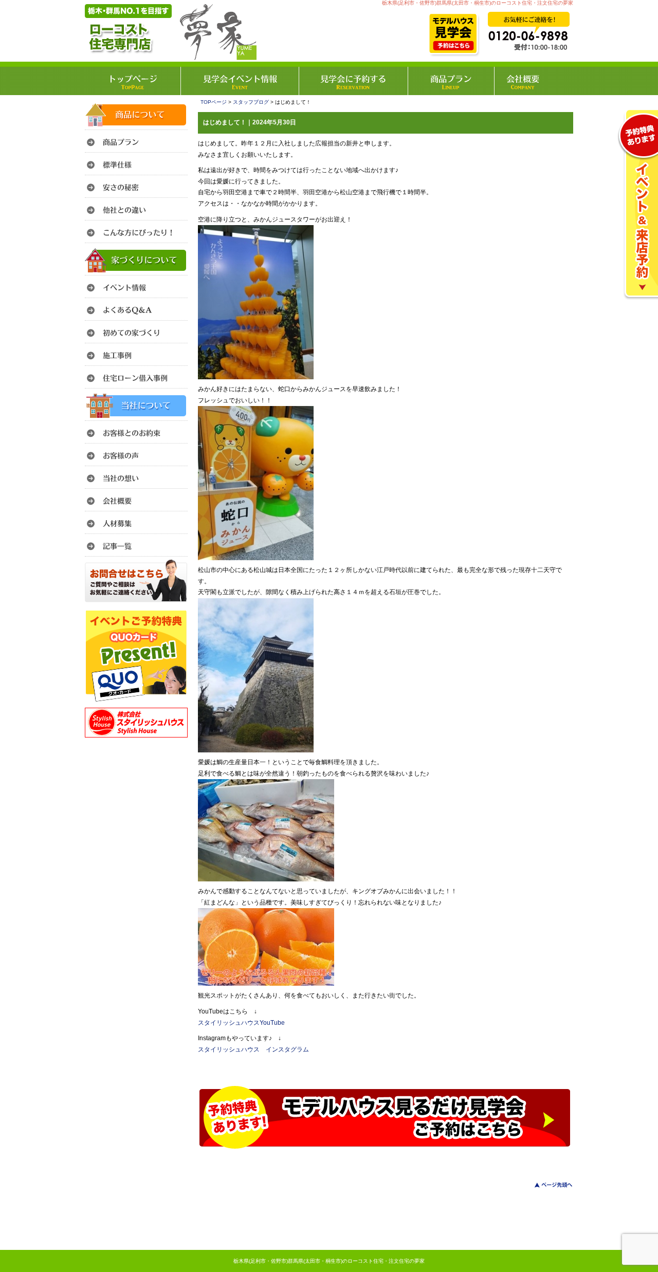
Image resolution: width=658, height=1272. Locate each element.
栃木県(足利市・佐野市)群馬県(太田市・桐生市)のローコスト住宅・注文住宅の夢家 (329, 1261)
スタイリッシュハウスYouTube (241, 1022)
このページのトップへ (547, 1185)
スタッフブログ (251, 102)
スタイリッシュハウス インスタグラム (253, 1049)
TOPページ (213, 102)
